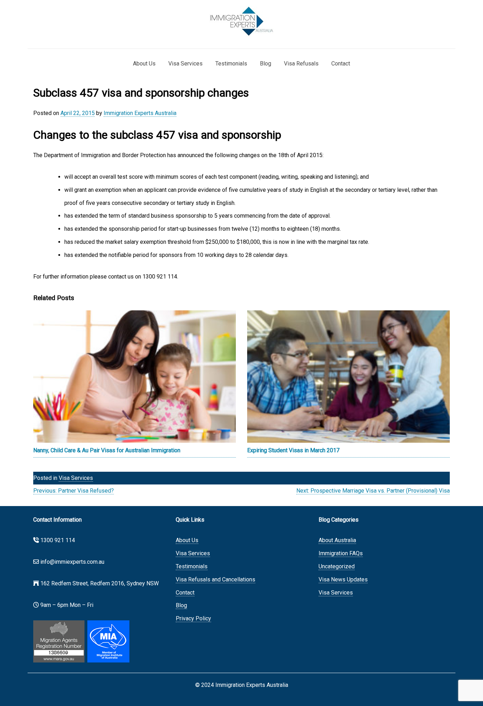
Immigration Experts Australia (140, 113)
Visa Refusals (301, 63)
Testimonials (231, 63)
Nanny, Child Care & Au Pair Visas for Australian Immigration (106, 450)
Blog (265, 63)
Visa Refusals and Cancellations (215, 579)
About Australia (337, 540)
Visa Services (185, 63)
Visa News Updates (343, 579)
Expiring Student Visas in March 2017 (293, 450)
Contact (340, 63)
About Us (144, 63)
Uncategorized (337, 566)
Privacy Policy (193, 618)
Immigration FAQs (341, 553)
